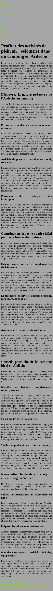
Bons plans (6, 23)
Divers (4, 39)
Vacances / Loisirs (9, 15)
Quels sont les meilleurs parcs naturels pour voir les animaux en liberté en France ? (24, 582)
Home (4, 31)
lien (32, 119)
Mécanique (6, 35)
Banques (5, 7)
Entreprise (5, 3)
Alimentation (7, 19)
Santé (3, 11)
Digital (4, 27)
